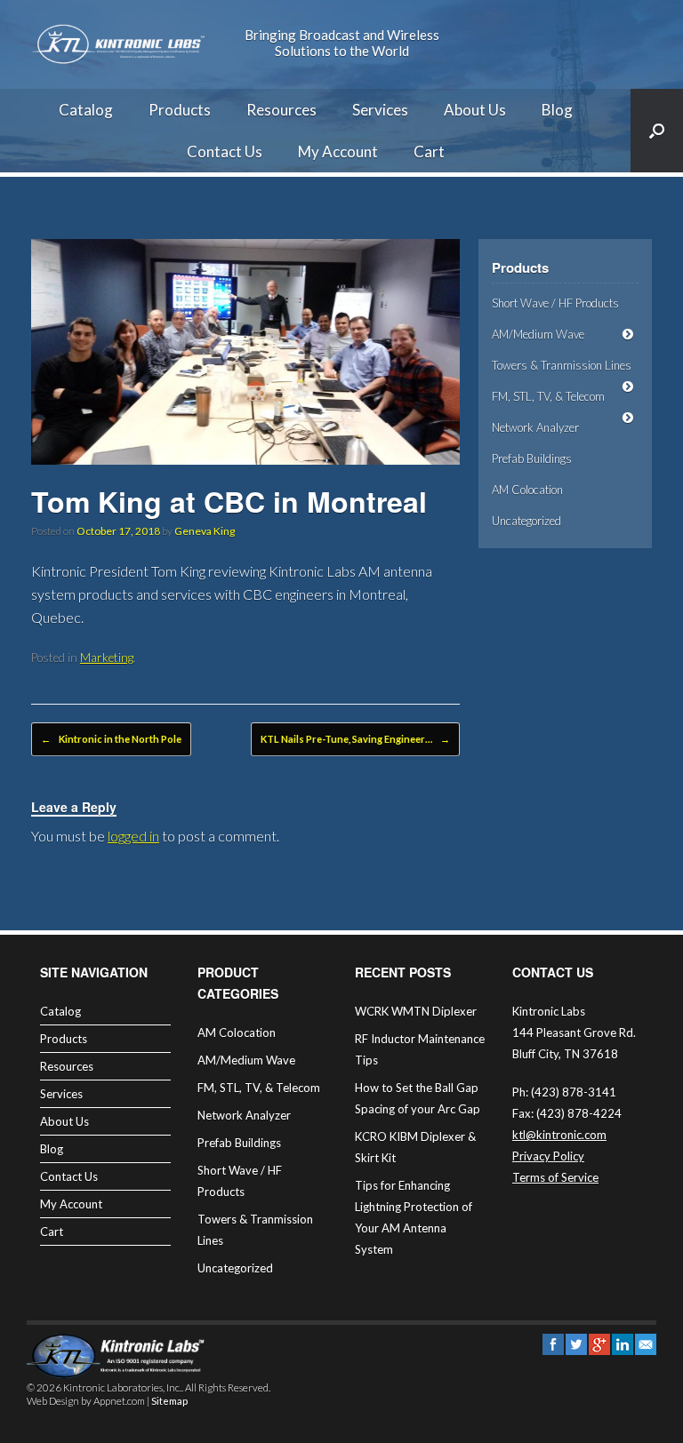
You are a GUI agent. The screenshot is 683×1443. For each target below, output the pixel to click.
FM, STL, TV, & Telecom (548, 396)
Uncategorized (526, 521)
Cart (429, 151)
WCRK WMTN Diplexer (416, 1011)
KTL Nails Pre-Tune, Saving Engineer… (355, 739)
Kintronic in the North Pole (111, 739)
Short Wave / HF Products (555, 303)
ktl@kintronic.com (559, 1135)
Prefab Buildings (532, 458)
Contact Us (224, 151)
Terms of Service (555, 1177)
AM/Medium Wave (538, 334)
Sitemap (169, 1401)
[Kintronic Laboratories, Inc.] (120, 44)
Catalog (86, 109)
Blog (557, 109)
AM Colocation (527, 489)
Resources (281, 109)
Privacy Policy (548, 1156)
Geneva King (204, 531)
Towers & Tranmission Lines (561, 365)
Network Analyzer (535, 427)
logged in (133, 835)
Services (380, 109)
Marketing (106, 657)
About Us (475, 109)
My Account (338, 151)
